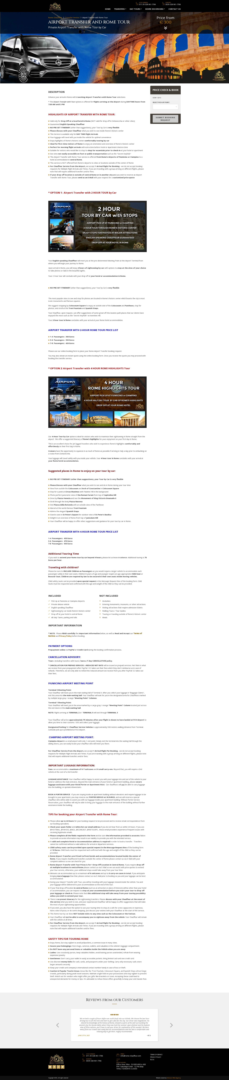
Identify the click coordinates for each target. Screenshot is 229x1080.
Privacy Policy (65, 636)
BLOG (152, 1057)
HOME (108, 9)
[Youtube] (50, 1065)
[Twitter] (62, 1065)
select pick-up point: (161, 102)
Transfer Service (72, 17)
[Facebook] (54, 1065)
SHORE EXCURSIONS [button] (154, 9)
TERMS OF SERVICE (156, 1052)
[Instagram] (58, 1065)
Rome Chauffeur (55, 17)
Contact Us (175, 9)
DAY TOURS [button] (135, 9)
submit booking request (165, 118)
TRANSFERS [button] (119, 9)
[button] (57, 1024)
